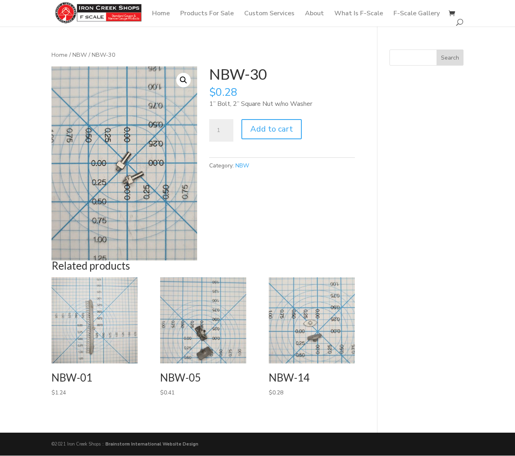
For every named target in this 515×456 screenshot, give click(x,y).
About (314, 14)
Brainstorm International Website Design (151, 444)
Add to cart (271, 129)
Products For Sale (207, 14)
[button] (183, 80)
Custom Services (269, 14)
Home (161, 14)
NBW (79, 55)
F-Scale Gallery (416, 14)
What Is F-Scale (358, 14)
